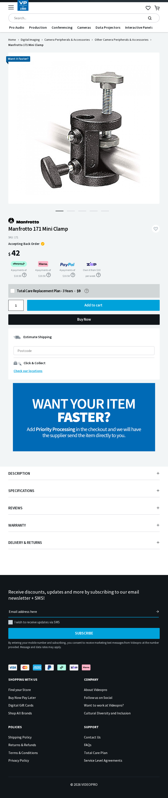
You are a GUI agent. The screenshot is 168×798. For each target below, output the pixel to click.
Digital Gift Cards (20, 705)
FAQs (87, 745)
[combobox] (84, 18)
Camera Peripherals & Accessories (67, 40)
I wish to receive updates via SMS (37, 622)
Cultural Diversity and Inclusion (107, 713)
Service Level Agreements (103, 760)
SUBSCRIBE (84, 633)
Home (12, 40)
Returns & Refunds (22, 745)
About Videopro (95, 689)
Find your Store (19, 689)
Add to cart (93, 305)
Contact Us (92, 737)
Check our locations (28, 371)
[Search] (149, 18)
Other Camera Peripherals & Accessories (122, 40)
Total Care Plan (95, 753)
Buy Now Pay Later (22, 697)
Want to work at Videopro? (104, 705)
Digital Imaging (30, 40)
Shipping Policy (20, 737)
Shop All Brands (20, 713)
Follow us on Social (98, 697)
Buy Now (84, 319)
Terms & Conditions (23, 753)
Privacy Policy (18, 760)
